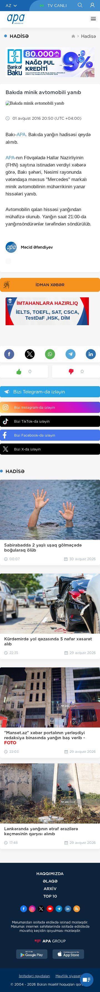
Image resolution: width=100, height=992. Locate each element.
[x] (41, 909)
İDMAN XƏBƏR (50, 285)
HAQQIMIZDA (50, 873)
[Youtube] (50, 909)
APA (21, 134)
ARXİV (50, 888)
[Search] (80, 5)
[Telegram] (59, 909)
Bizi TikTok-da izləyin (31, 421)
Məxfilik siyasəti (68, 976)
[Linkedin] (67, 909)
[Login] (92, 5)
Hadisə (88, 36)
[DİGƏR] (92, 19)
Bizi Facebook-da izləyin (34, 435)
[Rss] (76, 909)
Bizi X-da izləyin (27, 449)
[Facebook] (23, 909)
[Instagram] (32, 909)
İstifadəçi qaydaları (34, 976)
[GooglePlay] (32, 954)
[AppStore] (68, 954)
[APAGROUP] (50, 941)
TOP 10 (50, 896)
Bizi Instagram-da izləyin (34, 407)
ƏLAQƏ (50, 881)
